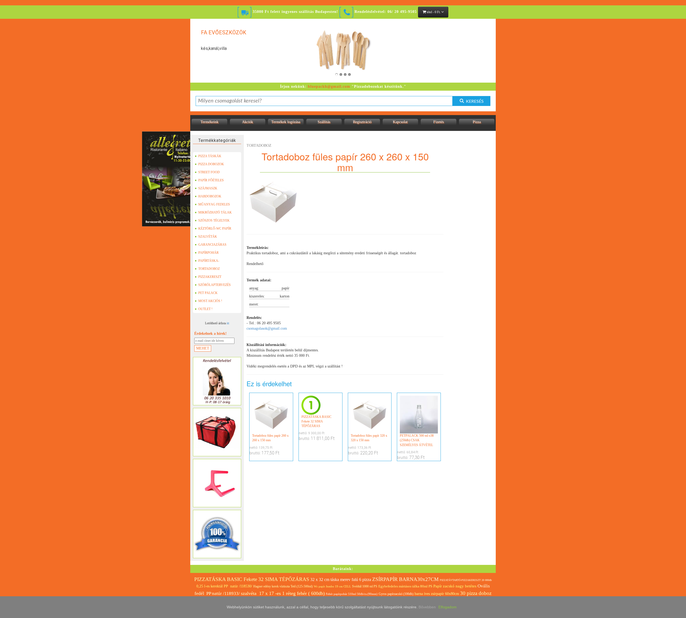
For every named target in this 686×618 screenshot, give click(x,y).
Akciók (247, 122)
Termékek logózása (285, 122)
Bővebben (427, 607)
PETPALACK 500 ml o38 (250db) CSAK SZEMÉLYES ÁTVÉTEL (417, 440)
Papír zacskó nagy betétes (454, 586)
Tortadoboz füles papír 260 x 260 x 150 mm (270, 438)
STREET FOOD (209, 172)
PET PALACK (208, 293)
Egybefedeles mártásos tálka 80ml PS (405, 586)
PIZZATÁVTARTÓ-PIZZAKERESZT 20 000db (466, 580)
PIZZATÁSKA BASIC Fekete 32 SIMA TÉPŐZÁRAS (316, 421)
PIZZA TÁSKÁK (209, 156)
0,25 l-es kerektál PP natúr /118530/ (224, 586)
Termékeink (209, 122)
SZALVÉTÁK (207, 236)
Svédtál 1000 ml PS (364, 586)
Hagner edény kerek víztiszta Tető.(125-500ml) (283, 586)
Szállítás (324, 122)
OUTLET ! (205, 309)
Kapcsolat (400, 122)
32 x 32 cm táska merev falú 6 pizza (340, 579)
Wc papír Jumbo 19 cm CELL (332, 586)
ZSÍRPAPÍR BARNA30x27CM (405, 579)
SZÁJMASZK (207, 188)
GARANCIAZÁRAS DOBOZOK (212, 246)
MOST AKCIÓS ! (210, 301)
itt (228, 323)
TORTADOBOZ (209, 269)
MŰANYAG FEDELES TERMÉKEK (214, 205)
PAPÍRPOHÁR (208, 253)
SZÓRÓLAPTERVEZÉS (214, 285)
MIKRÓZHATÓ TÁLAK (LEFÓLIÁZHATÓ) (215, 213)
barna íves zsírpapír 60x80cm (437, 594)
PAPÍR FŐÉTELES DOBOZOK (211, 181)
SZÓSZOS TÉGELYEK (214, 220)
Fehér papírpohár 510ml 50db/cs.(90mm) (352, 593)
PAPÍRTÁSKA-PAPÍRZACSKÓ (209, 262)
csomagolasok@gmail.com (267, 328)
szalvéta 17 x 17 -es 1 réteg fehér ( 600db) (283, 593)
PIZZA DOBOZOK (211, 164)
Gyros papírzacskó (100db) (396, 594)
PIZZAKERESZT (209, 277)
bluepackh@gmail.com (329, 86)
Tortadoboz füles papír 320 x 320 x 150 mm (369, 438)
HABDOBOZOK (209, 196)
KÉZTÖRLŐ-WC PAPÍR (214, 228)
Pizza (477, 122)
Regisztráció (362, 122)
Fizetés (438, 122)
